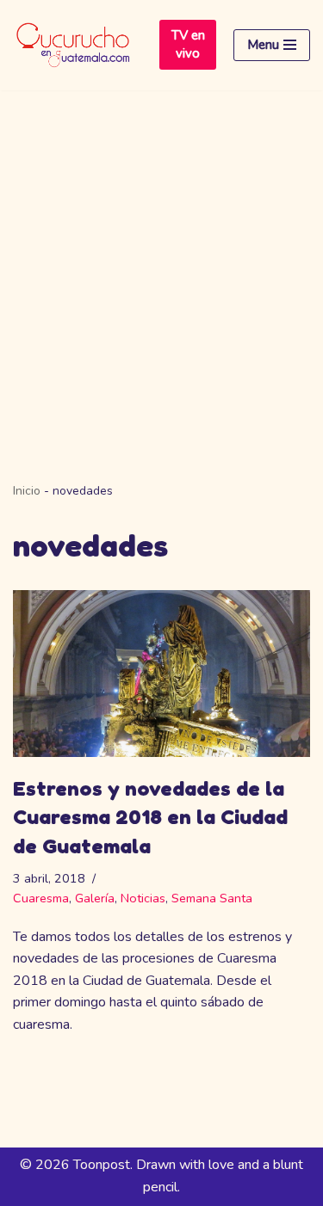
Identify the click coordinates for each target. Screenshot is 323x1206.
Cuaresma (41, 898)
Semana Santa (211, 898)
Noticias (143, 898)
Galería (95, 898)
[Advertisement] (161, 260)
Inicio (26, 491)
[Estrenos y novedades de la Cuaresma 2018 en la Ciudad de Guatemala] (161, 673)
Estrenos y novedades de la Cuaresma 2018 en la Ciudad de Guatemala (150, 817)
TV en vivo (188, 44)
